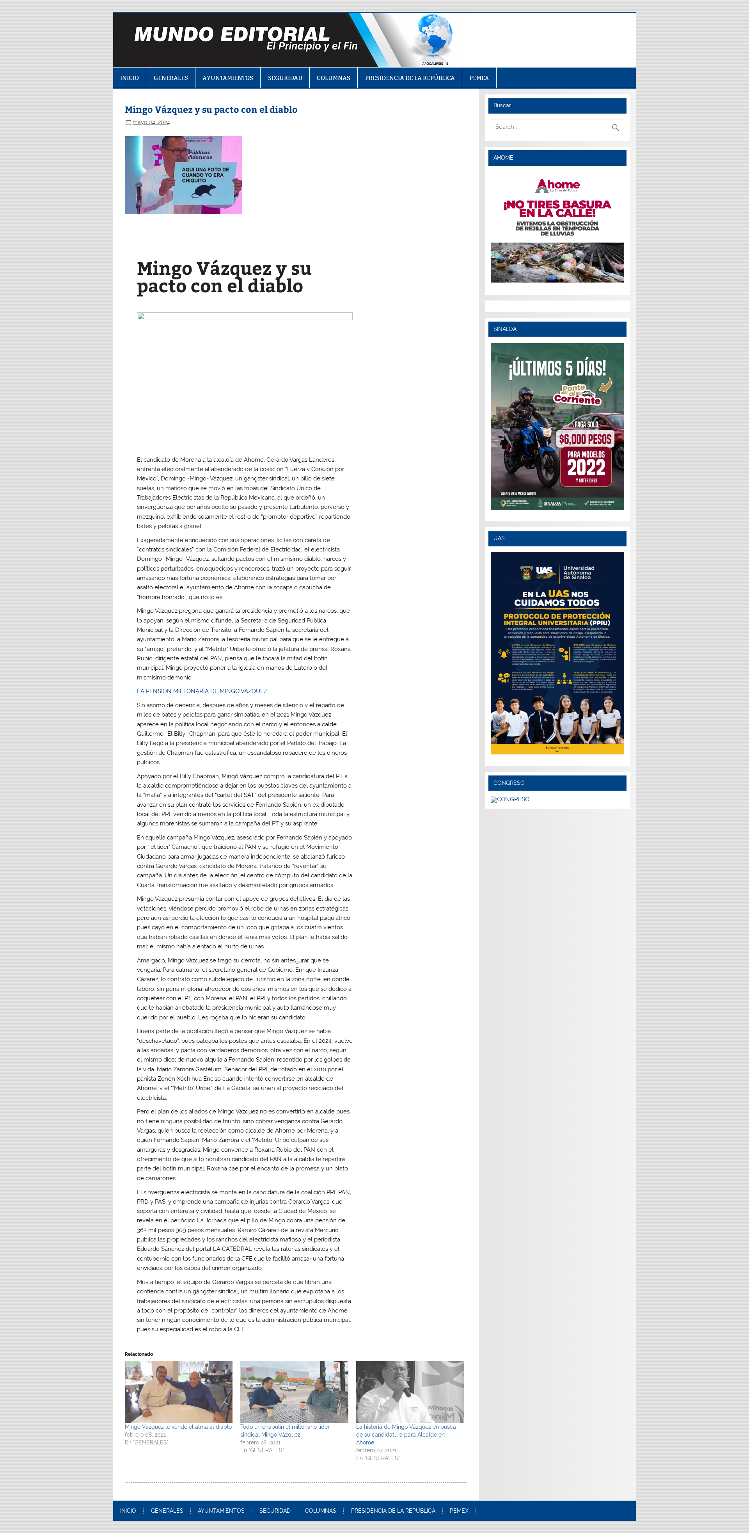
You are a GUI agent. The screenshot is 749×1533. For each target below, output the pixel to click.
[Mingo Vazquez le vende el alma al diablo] (179, 1392)
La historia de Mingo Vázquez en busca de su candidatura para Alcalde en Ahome (406, 1435)
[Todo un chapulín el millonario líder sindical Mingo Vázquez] (294, 1392)
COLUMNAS (333, 78)
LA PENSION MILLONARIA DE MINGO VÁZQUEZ (202, 691)
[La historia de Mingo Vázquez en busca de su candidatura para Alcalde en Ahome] (410, 1392)
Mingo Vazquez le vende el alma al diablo (178, 1427)
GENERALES (171, 78)
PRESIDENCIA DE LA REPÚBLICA (410, 78)
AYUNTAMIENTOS (227, 78)
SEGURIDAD (285, 78)
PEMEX (479, 78)
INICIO (129, 78)
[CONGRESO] (510, 799)
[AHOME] (557, 227)
